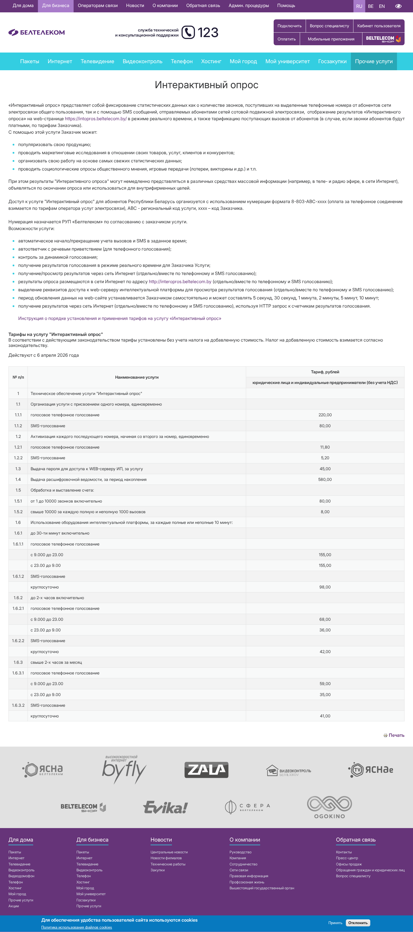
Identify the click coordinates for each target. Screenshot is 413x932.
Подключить (290, 25)
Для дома (23, 5)
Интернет (16, 858)
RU (359, 6)
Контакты (344, 852)
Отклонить (358, 923)
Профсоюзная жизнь (247, 882)
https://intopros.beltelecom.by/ (96, 118)
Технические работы (168, 864)
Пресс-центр (347, 858)
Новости (135, 5)
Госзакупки (332, 61)
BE (370, 6)
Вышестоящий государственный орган (262, 888)
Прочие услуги (374, 61)
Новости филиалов (166, 858)
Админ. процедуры (249, 5)
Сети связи (239, 870)
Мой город (243, 61)
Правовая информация (249, 876)
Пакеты (14, 852)
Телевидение (19, 864)
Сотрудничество (243, 864)
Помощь (286, 5)
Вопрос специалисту (329, 25)
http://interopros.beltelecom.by (180, 281)
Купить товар (383, 39)
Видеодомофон (21, 876)
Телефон (15, 882)
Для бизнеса (55, 5)
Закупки (158, 870)
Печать (397, 735)
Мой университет (288, 61)
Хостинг (15, 888)
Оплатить (287, 39)
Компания (238, 858)
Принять (335, 923)
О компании (165, 5)
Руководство (240, 852)
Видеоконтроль (142, 61)
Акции (13, 906)
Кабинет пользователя (379, 25)
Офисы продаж (349, 864)
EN (382, 6)
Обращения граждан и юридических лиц (370, 870)
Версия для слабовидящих (398, 6)
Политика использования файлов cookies (76, 928)
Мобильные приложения (331, 39)
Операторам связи (98, 5)
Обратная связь (203, 5)
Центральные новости (169, 852)
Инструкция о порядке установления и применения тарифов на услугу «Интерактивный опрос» (119, 318)
